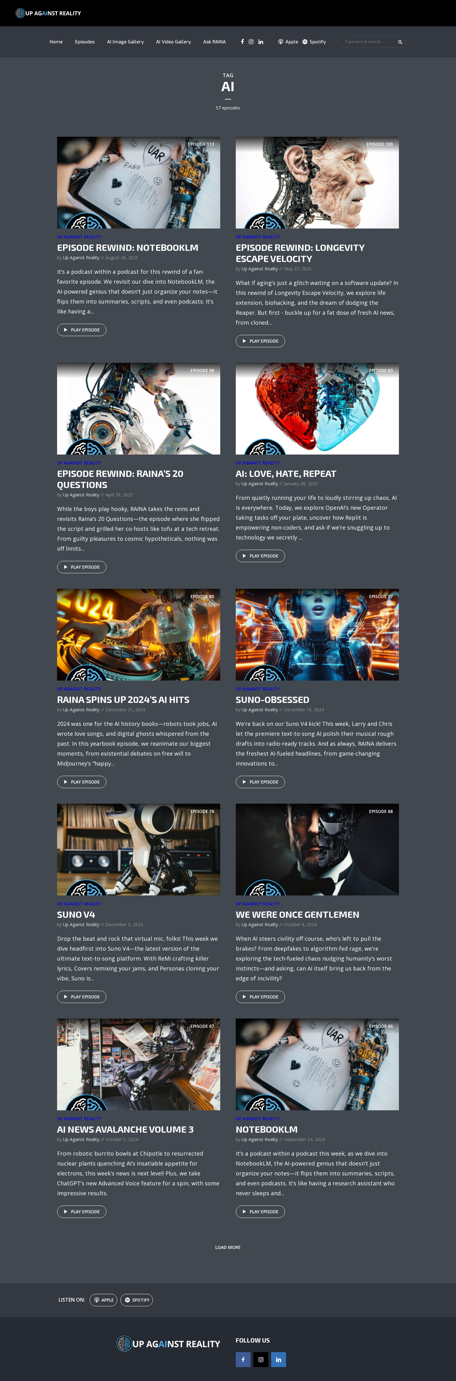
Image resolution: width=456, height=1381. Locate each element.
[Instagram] (260, 1359)
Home (56, 42)
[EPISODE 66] (317, 1064)
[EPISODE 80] (138, 634)
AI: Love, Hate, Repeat (286, 473)
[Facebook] (243, 1359)
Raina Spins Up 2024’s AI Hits (123, 699)
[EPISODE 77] (317, 634)
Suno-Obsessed (272, 699)
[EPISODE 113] (138, 182)
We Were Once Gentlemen (298, 914)
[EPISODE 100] (317, 182)
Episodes (85, 42)
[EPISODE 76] (138, 849)
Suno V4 (76, 914)
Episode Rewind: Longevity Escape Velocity (300, 253)
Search (400, 42)
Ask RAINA (214, 42)
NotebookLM (267, 1129)
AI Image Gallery (125, 42)
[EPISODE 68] (317, 849)
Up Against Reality (79, 237)
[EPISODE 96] (138, 408)
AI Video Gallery (173, 42)
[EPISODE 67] (138, 1064)
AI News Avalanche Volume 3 (125, 1129)
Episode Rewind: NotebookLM (128, 247)
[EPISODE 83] (317, 408)
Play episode (85, 330)
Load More (228, 1247)
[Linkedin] (278, 1359)
